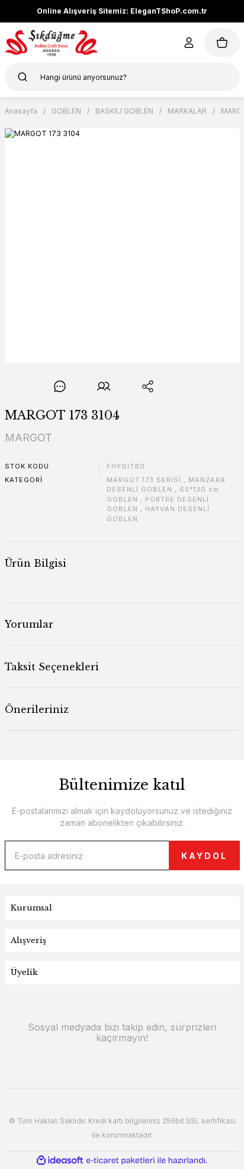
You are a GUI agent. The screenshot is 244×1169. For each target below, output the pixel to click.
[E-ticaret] (120, 1160)
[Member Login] (189, 42)
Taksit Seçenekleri (52, 667)
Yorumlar (29, 624)
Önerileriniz (37, 709)
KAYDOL (204, 856)
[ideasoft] (60, 1160)
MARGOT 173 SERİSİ (144, 480)
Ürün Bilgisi (35, 563)
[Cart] (222, 42)
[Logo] (52, 42)
